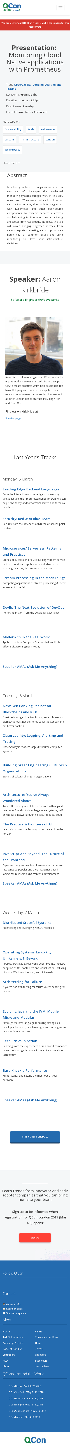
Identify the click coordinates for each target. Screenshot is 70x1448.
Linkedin (26, 1285)
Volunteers (9, 1354)
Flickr (19, 1285)
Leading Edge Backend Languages (31, 489)
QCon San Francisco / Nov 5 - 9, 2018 (27, 1410)
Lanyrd (32, 1285)
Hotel (38, 1343)
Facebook (12, 1285)
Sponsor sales (14, 1308)
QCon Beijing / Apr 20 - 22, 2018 (25, 1386)
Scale (31, 129)
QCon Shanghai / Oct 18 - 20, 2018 (26, 1404)
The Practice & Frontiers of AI (27, 824)
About (6, 1366)
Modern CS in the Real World (26, 637)
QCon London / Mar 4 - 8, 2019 (24, 1417)
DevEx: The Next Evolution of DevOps (33, 607)
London (50, 139)
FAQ (5, 1360)
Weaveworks (12, 149)
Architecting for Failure (22, 981)
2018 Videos (42, 1366)
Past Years (41, 1360)
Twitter (5, 1285)
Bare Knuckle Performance (25, 1070)
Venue (38, 1331)
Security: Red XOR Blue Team (26, 518)
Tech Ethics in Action (20, 1041)
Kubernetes (48, 129)
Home (6, 1331)
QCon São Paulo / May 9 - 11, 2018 (26, 1392)
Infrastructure (30, 139)
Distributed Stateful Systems (27, 922)
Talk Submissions (13, 1337)
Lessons (9, 139)
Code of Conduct (12, 1349)
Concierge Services (14, 1343)
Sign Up (35, 1237)
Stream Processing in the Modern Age (34, 578)
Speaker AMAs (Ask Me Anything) (30, 666)
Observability (13, 129)
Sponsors (40, 1354)
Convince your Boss (46, 1337)
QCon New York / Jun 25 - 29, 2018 (26, 1398)
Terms (39, 1349)
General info (13, 1304)
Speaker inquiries (16, 1313)
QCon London (54, 23)
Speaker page (13, 418)
